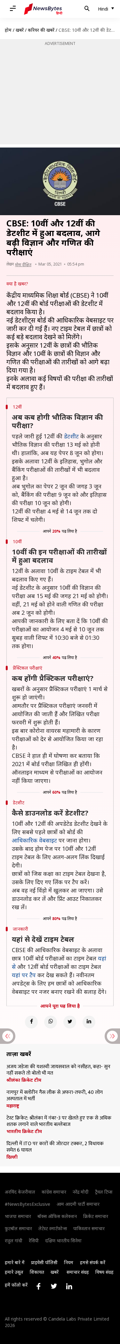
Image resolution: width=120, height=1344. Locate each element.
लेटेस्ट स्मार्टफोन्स (52, 1228)
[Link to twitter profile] (53, 1286)
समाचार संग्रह (78, 1272)
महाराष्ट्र (12, 1106)
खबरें (20, 30)
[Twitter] (69, 1022)
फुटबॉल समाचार (18, 1228)
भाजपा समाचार (18, 1216)
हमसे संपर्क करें (92, 1262)
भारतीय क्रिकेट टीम (24, 1131)
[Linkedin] (89, 1022)
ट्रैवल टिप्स (103, 1192)
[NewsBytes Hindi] (43, 9)
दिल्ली (12, 1157)
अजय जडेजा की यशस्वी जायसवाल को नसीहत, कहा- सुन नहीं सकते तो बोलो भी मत (58, 1070)
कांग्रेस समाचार (54, 1192)
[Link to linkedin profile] (69, 1286)
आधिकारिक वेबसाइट (34, 840)
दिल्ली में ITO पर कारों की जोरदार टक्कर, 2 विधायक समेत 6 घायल (55, 1147)
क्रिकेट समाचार (95, 1216)
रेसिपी (34, 1241)
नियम (68, 1262)
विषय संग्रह (104, 1272)
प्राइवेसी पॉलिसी (44, 1262)
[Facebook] (31, 1022)
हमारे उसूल (14, 1272)
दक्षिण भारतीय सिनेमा (63, 1241)
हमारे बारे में (15, 1262)
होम (8, 30)
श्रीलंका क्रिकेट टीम (23, 1080)
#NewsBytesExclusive (27, 1204)
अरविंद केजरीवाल (20, 1192)
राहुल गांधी (13, 1241)
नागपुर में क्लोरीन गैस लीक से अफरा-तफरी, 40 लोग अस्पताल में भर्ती (54, 1095)
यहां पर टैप (24, 975)
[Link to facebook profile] (38, 1286)
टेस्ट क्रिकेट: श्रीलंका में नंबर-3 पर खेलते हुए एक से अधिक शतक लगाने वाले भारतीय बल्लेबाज (58, 1121)
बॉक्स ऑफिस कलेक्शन (57, 1216)
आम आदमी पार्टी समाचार (78, 1204)
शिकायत (37, 1272)
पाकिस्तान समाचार (89, 1228)
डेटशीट (71, 436)
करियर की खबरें (41, 30)
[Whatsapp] (50, 1022)
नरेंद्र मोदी (81, 1192)
